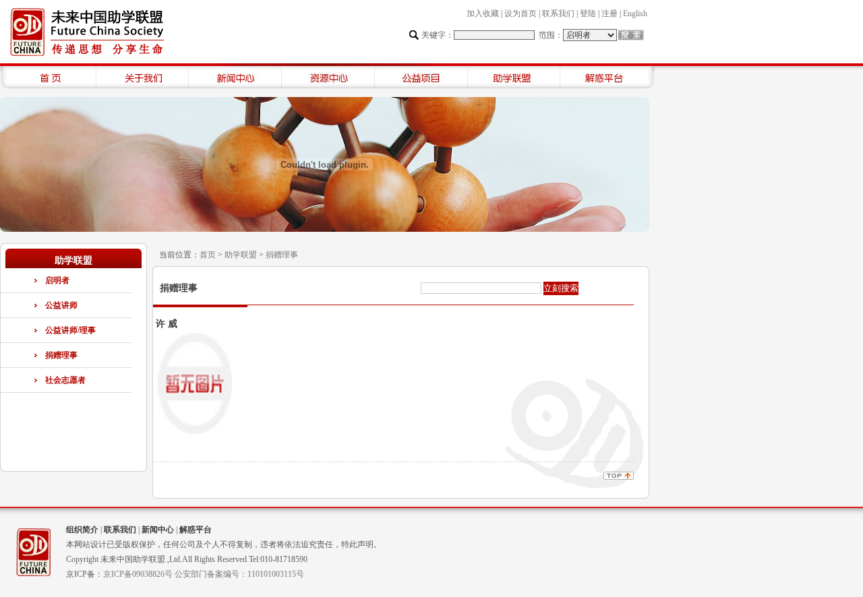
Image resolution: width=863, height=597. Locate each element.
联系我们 (558, 13)
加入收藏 (483, 13)
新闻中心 (158, 529)
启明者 (57, 280)
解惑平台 (195, 529)
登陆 (588, 13)
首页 (208, 254)
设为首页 (520, 13)
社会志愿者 (65, 380)
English (635, 13)
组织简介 (82, 529)
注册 (609, 13)
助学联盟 (241, 254)
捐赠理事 (61, 355)
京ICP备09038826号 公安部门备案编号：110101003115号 (203, 574)
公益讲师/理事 (70, 330)
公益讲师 (61, 305)
